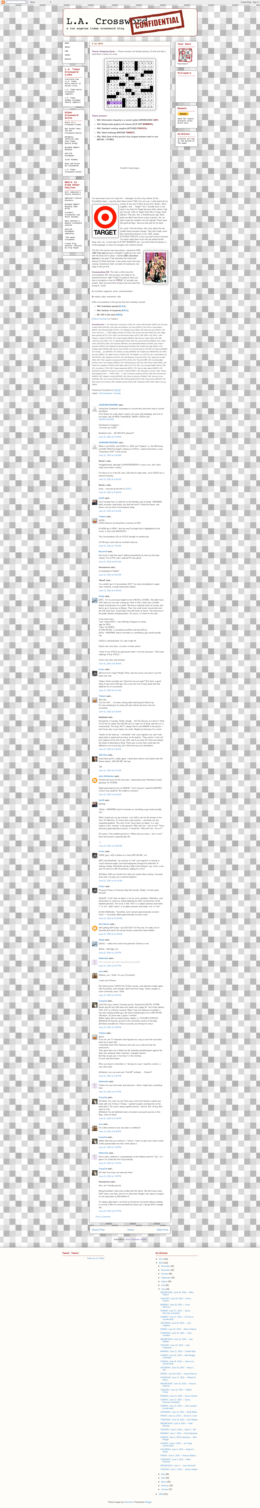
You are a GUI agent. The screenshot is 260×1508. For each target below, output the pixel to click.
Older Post (162, 1230)
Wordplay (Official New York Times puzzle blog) (72, 140)
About (67, 47)
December (166, 1266)
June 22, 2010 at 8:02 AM (110, 575)
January (165, 1489)
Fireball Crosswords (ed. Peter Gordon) (73, 215)
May (163, 1474)
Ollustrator (128, 1502)
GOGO (128, 489)
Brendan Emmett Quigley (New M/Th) (72, 206)
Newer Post (98, 1230)
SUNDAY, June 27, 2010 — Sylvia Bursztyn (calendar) (175, 1312)
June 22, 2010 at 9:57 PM (110, 1211)
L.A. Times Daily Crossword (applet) (73, 92)
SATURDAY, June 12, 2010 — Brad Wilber (178, 1412)
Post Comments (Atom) (136, 1239)
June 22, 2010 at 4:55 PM (110, 995)
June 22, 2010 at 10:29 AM (110, 918)
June (163, 1289)
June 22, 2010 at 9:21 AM (110, 690)
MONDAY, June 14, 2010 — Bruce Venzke (178, 1396)
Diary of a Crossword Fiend (73, 124)
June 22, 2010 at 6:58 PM (110, 1131)
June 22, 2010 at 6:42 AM (110, 511)
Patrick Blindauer (69, 154)
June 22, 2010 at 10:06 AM (110, 846)
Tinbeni (102, 516)
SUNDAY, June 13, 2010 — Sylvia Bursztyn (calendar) (175, 1401)
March (164, 1482)
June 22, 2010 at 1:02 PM (110, 953)
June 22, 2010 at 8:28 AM (110, 590)
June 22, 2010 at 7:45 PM (110, 1176)
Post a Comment (103, 1217)
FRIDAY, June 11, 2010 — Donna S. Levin (178, 1416)
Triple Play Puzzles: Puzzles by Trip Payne (73, 246)
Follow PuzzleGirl (100, 319)
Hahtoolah (103, 958)
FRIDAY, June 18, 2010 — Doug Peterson (178, 1374)
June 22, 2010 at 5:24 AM (110, 437)
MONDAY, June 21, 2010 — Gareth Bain (178, 1351)
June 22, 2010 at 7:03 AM (110, 546)
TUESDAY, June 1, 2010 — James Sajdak (178, 1469)
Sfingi (101, 596)
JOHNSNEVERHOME (108, 405)
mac (101, 971)
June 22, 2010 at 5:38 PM (110, 1027)
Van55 (101, 498)
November (166, 1270)
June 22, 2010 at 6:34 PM (110, 1118)
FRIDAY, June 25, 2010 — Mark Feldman (178, 1329)
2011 (161, 1259)
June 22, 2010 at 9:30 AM (110, 749)
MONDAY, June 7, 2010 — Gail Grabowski (178, 1433)
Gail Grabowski (105, 393)
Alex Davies (104, 924)
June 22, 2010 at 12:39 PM (110, 934)
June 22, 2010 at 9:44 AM (110, 794)
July (163, 1285)
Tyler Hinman (71, 160)
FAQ (66, 51)
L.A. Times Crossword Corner (73, 171)
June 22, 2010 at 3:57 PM (110, 966)
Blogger (148, 1502)
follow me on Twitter (95, 1258)
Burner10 (103, 551)
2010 (161, 1263)
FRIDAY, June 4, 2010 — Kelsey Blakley (178, 1455)
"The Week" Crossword (70, 239)
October (165, 1274)
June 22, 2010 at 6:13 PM (110, 1092)
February (165, 1485)
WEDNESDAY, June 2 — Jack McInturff (177, 1465)
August (164, 1281)
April (163, 1478)
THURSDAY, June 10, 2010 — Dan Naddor (179, 1420)
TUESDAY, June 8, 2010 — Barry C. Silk (178, 1429)
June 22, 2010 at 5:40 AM (110, 455)
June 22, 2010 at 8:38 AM (110, 664)
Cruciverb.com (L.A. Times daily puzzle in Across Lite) (73, 82)
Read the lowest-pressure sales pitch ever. (186, 121)
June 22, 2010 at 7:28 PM (110, 1147)
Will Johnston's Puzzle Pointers (73, 193)
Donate (68, 59)
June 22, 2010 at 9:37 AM (110, 770)
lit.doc (102, 669)
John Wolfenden (106, 776)
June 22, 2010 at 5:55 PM (110, 1076)
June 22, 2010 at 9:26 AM (110, 712)
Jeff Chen (103, 755)
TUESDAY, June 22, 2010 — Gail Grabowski (121, 48)
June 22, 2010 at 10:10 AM (110, 881)
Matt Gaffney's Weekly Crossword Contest (73, 223)
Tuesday (117, 393)
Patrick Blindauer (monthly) (69, 231)
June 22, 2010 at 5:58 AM (110, 492)
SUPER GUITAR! (106, 419)
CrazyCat (103, 1001)
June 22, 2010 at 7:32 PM (110, 1163)
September (166, 1278)
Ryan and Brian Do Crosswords (72, 165)
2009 (161, 1494)
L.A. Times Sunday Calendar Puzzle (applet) (73, 100)
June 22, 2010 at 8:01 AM (110, 562)
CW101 (67, 55)
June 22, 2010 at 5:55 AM (110, 479)
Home (130, 1230)
